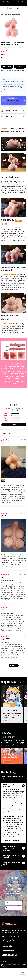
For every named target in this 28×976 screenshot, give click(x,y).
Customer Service (8, 951)
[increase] (10, 61)
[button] (24, 8)
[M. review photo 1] (13, 535)
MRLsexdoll (5, 129)
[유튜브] (10, 940)
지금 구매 (20, 66)
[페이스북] (3, 940)
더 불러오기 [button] (13, 666)
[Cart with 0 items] (24, 8)
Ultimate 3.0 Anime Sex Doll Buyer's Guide (13, 84)
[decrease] (3, 61)
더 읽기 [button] (9, 502)
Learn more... (6, 720)
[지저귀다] (13, 940)
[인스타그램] (6, 940)
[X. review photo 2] (3, 480)
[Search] (18, 8)
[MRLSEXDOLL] (11, 8)
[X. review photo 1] (13, 462)
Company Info (7, 946)
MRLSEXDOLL (15, 964)
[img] (5, 440)
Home (3, 13)
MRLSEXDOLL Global (9, 955)
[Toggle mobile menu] (3, 9)
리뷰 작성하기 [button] (14, 424)
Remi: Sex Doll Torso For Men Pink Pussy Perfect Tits (12, 43)
